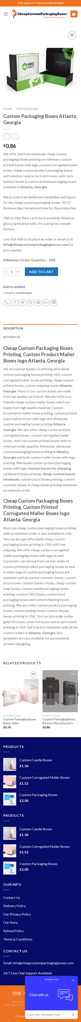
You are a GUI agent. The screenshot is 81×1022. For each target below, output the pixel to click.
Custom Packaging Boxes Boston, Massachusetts (59, 721)
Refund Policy (13, 931)
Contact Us (11, 897)
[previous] (3, 703)
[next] (78, 703)
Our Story (10, 922)
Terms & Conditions (17, 939)
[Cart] (74, 14)
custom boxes (27, 109)
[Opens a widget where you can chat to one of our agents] (51, 997)
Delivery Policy (14, 906)
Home (7, 109)
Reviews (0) (11, 337)
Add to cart (41, 272)
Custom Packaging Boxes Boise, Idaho (19, 721)
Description (13, 328)
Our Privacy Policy (17, 914)
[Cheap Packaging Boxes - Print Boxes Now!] (39, 14)
